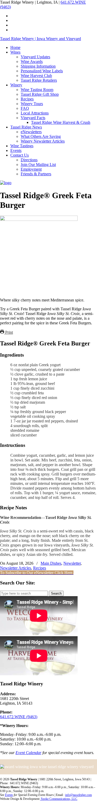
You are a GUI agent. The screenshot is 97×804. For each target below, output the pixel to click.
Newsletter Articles (15, 568)
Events (9, 795)
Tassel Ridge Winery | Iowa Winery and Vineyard (40, 38)
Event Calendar (28, 752)
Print (8, 332)
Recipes (39, 568)
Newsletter (72, 563)
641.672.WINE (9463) (18, 717)
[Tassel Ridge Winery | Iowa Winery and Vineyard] (5, 183)
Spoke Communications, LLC (58, 799)
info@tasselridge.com (78, 795)
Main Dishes (51, 563)
